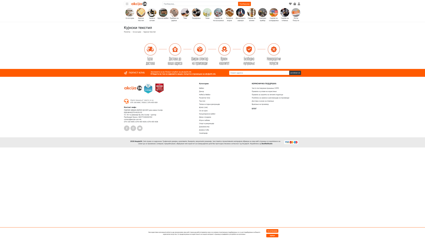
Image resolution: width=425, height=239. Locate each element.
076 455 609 (152, 102)
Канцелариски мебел (207, 114)
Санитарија (203, 133)
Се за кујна (137, 32)
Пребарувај (244, 4)
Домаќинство (204, 127)
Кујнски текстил (150, 32)
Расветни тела (204, 98)
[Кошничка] (295, 4)
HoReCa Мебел (204, 94)
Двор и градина (205, 117)
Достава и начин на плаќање (263, 101)
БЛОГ (254, 108)
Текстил (202, 101)
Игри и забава (204, 120)
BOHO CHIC (203, 107)
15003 (144, 102)
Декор (201, 91)
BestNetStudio (267, 144)
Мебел (201, 88)
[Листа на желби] (290, 4)
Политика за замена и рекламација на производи (270, 98)
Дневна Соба (204, 130)
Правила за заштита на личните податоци (267, 94)
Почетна (127, 32)
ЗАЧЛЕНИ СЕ (295, 73)
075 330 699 (135, 102)
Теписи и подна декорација (209, 104)
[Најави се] (299, 4)
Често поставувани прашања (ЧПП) (265, 88)
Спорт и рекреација (206, 123)
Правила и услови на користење (264, 91)
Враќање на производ (260, 104)
